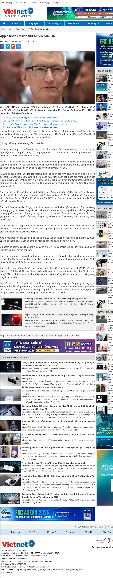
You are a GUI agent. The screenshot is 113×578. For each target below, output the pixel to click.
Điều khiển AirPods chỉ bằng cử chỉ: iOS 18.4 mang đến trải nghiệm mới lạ (34, 124)
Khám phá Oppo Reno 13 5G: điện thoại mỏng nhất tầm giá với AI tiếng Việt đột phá (58, 477)
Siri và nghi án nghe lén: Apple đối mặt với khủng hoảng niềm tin (30, 118)
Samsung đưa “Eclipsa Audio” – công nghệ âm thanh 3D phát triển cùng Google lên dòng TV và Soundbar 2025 (58, 495)
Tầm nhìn (72, 23)
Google (58, 335)
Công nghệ (33, 23)
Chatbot (40, 335)
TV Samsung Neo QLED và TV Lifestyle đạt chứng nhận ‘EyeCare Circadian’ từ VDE (58, 436)
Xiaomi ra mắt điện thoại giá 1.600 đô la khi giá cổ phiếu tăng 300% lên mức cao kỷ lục (58, 377)
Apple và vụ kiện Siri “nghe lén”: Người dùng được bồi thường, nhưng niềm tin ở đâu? (39, 121)
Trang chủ (6, 29)
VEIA (67, 3)
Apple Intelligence (16, 335)
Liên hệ (33, 3)
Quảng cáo (57, 3)
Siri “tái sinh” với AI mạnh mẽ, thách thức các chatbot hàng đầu (29, 127)
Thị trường (53, 23)
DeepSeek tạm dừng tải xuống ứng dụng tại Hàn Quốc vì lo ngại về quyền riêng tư (58, 392)
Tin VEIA (14, 23)
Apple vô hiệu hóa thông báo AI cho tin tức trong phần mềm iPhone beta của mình (58, 422)
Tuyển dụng (44, 3)
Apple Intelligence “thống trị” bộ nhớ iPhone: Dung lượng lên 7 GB (54, 463)
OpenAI (30, 335)
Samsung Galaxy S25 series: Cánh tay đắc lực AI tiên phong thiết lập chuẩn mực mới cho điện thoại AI (58, 407)
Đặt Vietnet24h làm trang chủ (90, 527)
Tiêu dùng (91, 23)
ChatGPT (74, 335)
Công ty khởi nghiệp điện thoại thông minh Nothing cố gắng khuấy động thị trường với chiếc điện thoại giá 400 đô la (58, 364)
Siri (66, 335)
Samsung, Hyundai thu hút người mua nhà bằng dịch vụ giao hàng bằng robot (58, 449)
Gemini (49, 335)
